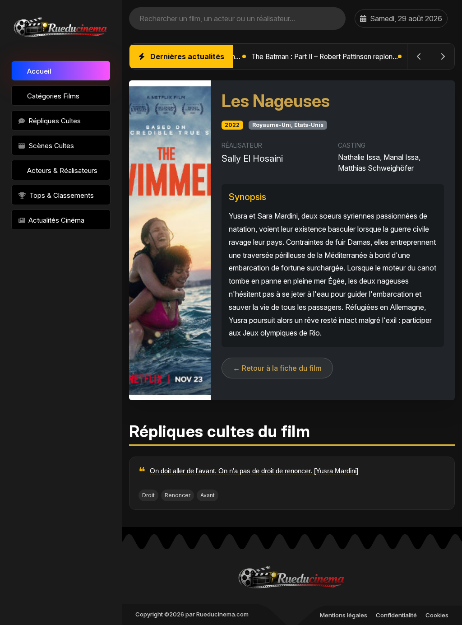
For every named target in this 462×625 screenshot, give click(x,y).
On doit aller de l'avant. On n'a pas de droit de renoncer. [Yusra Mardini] (254, 471)
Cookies (436, 615)
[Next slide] (442, 56)
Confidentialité (396, 615)
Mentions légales (343, 615)
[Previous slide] (419, 56)
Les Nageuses (276, 101)
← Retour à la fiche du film (277, 368)
